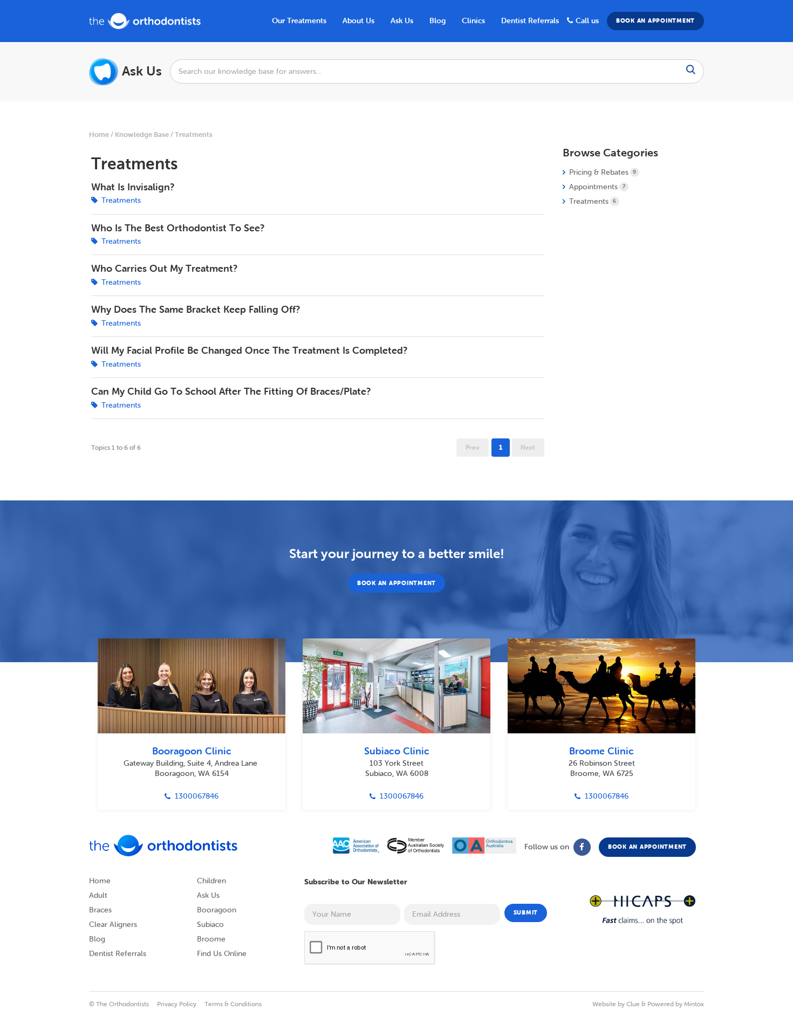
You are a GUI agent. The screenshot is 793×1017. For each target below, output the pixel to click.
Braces (100, 910)
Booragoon (216, 910)
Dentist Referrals (530, 20)
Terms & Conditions (233, 1004)
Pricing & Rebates (602, 172)
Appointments (597, 187)
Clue (633, 1004)
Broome (211, 939)
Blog (97, 939)
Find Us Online (222, 954)
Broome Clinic (601, 751)
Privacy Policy (176, 1004)
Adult (98, 895)
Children (211, 881)
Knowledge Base (142, 134)
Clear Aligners (113, 924)
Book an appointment (655, 20)
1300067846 (196, 796)
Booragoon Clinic (191, 751)
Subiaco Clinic (396, 751)
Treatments (194, 134)
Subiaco (210, 924)
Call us (587, 20)
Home (99, 134)
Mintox (694, 1004)
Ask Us (402, 20)
